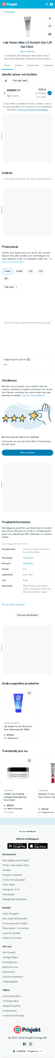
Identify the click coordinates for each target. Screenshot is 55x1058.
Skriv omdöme (27, 51)
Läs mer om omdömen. (33, 395)
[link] (18, 715)
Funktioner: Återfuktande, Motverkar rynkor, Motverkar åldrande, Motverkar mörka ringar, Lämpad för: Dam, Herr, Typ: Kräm (27, 57)
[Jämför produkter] (49, 34)
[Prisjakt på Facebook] (24, 1043)
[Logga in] (51, 4)
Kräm (25, 580)
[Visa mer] (4, 93)
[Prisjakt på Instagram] (30, 1043)
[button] (49, 18)
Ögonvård (10, 12)
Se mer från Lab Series (13, 604)
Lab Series (28, 557)
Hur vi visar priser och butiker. (33, 109)
